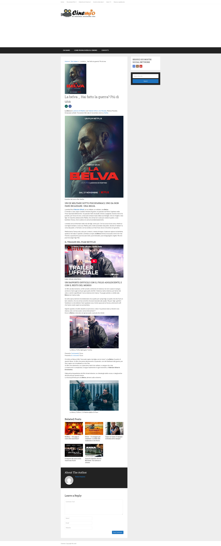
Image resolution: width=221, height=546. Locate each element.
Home (62, 2)
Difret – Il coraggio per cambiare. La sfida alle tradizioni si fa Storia (93, 438)
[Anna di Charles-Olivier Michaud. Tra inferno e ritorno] (94, 450)
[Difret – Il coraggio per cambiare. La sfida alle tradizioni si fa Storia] (94, 428)
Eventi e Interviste (98, 2)
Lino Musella (102, 111)
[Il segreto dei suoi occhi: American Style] (74, 450)
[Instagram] (137, 66)
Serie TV (108, 2)
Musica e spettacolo (119, 2)
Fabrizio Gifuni (93, 111)
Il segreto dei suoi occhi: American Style (73, 459)
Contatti (105, 50)
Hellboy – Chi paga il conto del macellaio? (72, 437)
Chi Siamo (66, 50)
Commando (75, 353)
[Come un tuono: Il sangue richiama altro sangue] (114, 428)
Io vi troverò (75, 355)
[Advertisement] (110, 34)
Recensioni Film (71, 2)
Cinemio (63, 543)
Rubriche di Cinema (84, 2)
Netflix (106, 113)
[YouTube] (141, 66)
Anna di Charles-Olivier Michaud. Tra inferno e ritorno (93, 460)
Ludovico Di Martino (79, 111)
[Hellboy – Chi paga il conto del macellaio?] (74, 428)
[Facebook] (134, 66)
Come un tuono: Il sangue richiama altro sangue (113, 437)
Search (146, 81)
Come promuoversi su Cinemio (85, 50)
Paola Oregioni (80, 477)
